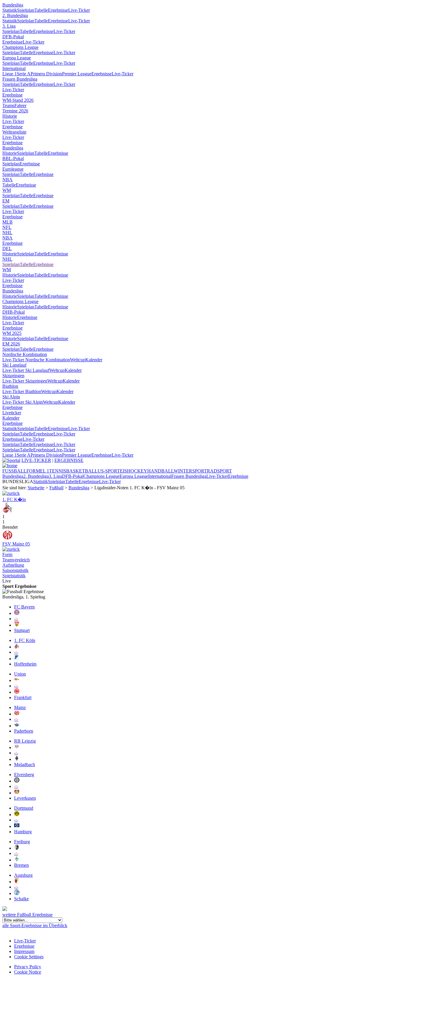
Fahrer (20, 105)
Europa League (16, 57)
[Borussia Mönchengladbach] (16, 759)
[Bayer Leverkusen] (16, 792)
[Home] (9, 465)
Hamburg (23, 831)
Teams (8, 105)
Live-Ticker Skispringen (24, 380)
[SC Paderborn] (16, 725)
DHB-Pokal (13, 312)
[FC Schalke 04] (16, 893)
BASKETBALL (82, 470)
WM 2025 (11, 333)
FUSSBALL (14, 470)
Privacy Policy (27, 966)
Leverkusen (25, 798)
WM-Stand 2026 (18, 100)
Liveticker (11, 412)
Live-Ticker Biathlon (21, 391)
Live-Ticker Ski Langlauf (25, 370)
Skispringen (13, 375)
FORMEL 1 (37, 470)
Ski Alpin (11, 396)
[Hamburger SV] (16, 826)
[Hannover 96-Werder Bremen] (11, 493)
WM (6, 190)
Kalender (93, 359)
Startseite (36, 487)
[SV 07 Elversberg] (16, 781)
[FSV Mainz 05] (7, 538)
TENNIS (57, 470)
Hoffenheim (25, 663)
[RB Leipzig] (16, 747)
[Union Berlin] (16, 680)
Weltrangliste (14, 131)
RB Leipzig (25, 740)
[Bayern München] (16, 613)
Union (20, 673)
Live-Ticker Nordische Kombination (36, 359)
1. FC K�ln (14, 499)
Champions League (20, 47)
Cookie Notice (27, 971)
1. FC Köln (24, 640)
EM (5, 200)
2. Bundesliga (15, 15)
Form (7, 554)
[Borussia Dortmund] (16, 814)
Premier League (76, 73)
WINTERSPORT (190, 470)
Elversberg (24, 774)
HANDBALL (160, 470)
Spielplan (25, 10)
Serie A (24, 73)
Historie (9, 116)
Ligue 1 (9, 73)
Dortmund (23, 808)
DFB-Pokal (13, 36)
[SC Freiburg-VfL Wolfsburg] (11, 549)
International (14, 68)
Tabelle (41, 10)
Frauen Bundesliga (19, 78)
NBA (7, 179)
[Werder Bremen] (16, 859)
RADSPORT (219, 470)
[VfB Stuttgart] (16, 625)
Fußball (56, 487)
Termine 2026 (15, 110)
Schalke (21, 898)
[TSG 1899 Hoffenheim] (16, 658)
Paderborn (23, 730)
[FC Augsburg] (16, 881)
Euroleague (13, 169)
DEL (7, 248)
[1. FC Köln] (16, 646)
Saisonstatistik (15, 570)
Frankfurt (22, 697)
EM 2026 (11, 343)
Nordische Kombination (24, 354)
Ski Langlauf (14, 364)
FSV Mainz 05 (16, 543)
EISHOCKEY (133, 470)
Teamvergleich (16, 559)
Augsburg (23, 875)
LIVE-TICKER (36, 460)
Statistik (9, 10)
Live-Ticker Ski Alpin (22, 402)
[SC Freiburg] (16, 848)
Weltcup (77, 359)
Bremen (21, 865)
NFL (6, 227)
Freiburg (22, 841)
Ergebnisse (58, 10)
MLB (7, 221)
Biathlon (10, 386)
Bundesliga (12, 4)
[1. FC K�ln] (7, 511)
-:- (16, 618)
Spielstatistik (14, 575)
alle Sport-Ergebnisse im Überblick (34, 925)
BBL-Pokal (13, 158)
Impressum (24, 951)
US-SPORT (109, 470)
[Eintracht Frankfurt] (16, 692)
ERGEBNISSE (68, 460)
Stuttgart (22, 630)
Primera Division (46, 73)
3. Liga (9, 26)
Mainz (20, 707)
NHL (7, 232)
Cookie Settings (28, 956)
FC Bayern (24, 606)
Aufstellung (13, 565)
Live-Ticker (79, 10)
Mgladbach (24, 764)
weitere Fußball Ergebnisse (27, 914)
